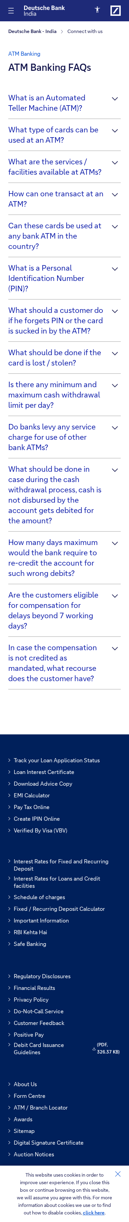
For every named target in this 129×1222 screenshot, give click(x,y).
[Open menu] (11, 10)
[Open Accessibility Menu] (98, 10)
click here (94, 1212)
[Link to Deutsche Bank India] (115, 11)
